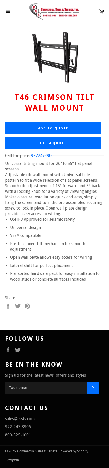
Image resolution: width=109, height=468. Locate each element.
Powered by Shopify (73, 451)
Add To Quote (53, 128)
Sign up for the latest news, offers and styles (45, 375)
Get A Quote (53, 143)
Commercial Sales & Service (37, 451)
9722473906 (42, 155)
